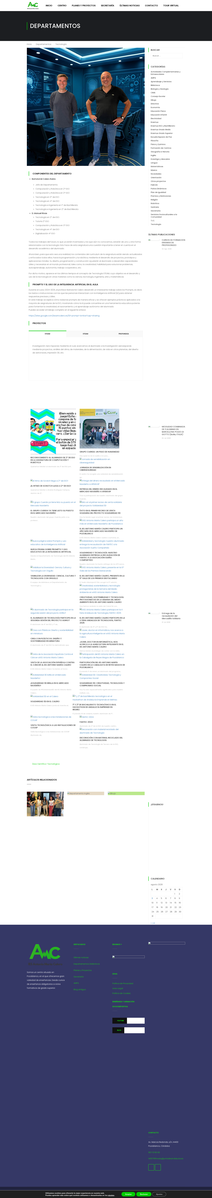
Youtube (120, 1021)
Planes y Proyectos (84, 5)
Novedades (156, 174)
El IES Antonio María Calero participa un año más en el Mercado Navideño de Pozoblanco (101, 531)
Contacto (151, 5)
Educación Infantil (159, 114)
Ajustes (159, 1194)
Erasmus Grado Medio (161, 129)
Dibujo (153, 100)
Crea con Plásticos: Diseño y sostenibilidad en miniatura (46, 639)
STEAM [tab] (47, 334)
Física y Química (158, 144)
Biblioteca (155, 85)
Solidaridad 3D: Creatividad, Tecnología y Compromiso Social (102, 684)
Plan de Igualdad (158, 192)
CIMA (153, 92)
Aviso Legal (117, 988)
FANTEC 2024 (86, 722)
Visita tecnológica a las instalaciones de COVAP (53, 726)
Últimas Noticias (130, 5)
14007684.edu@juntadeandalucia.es (165, 1158)
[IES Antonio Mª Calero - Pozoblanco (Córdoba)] (33, 5)
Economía (155, 107)
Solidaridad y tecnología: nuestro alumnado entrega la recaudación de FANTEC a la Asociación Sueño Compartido (100, 556)
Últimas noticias (81, 957)
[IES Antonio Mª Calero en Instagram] (158, 1167)
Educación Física (158, 111)
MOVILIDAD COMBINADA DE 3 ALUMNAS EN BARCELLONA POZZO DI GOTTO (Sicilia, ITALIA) (173, 430)
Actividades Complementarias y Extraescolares (165, 72)
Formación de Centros (161, 148)
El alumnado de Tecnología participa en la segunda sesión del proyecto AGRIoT (53, 619)
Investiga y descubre (160, 159)
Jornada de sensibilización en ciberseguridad (95, 468)
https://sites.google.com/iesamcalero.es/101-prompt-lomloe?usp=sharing (64, 315)
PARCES (154, 185)
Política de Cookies (121, 993)
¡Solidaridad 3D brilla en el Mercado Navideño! (50, 684)
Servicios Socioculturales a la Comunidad (164, 215)
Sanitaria (155, 207)
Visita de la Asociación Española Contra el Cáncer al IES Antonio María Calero (52, 663)
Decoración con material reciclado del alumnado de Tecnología (101, 739)
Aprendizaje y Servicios (161, 81)
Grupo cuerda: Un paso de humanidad (99, 451)
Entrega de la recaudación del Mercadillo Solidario (171, 616)
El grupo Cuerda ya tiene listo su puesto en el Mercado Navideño (52, 511)
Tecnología (156, 224)
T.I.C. (153, 220)
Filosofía (154, 140)
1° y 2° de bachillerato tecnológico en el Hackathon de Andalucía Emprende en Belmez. (94, 707)
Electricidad (156, 118)
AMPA (153, 78)
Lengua (154, 162)
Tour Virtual (171, 5)
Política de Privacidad (122, 983)
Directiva (155, 103)
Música (154, 170)
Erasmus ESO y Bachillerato (163, 126)
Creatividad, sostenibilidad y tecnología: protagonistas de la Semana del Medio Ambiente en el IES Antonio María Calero (102, 600)
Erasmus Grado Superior (162, 133)
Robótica (155, 203)
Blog (119, 1030)
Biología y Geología (159, 89)
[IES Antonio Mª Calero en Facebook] (151, 1167)
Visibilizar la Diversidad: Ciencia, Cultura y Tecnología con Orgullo (53, 577)
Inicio (49, 5)
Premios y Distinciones (161, 196)
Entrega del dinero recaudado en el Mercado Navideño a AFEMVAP (98, 490)
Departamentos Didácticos (87, 963)
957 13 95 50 (154, 1152)
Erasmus (154, 122)
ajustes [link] (111, 1195)
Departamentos (43, 44)
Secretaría (107, 5)
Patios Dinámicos (158, 188)
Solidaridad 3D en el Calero (45, 701)
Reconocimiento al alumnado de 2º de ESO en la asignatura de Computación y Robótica (53, 460)
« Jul (153, 923)
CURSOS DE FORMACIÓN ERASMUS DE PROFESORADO (173, 243)
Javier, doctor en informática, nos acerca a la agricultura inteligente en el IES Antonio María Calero (102, 644)
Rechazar (144, 1194)
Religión (154, 199)
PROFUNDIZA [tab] (124, 334)
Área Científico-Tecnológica (46, 764)
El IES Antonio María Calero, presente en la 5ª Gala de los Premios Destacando (102, 577)
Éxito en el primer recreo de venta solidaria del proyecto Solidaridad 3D (100, 511)
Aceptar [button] (128, 1194)
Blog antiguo (80, 989)
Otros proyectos (158, 181)
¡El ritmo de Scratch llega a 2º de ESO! (51, 485)
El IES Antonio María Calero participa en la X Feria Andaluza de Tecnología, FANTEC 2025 (102, 620)
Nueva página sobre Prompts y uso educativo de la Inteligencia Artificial (51, 550)
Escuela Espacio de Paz (161, 137)
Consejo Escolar (158, 96)
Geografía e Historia (160, 151)
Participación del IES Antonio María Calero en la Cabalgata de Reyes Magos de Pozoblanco (102, 665)
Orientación (156, 177)
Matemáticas (157, 166)
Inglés (153, 155)
